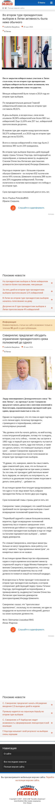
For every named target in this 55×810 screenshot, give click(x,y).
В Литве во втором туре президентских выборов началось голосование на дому (26, 299)
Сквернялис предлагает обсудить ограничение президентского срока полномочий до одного (25, 339)
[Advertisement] (27, 243)
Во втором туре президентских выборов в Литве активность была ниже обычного (25, 18)
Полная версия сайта (16, 8)
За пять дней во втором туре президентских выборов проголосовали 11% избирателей (23, 291)
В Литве (7, 31)
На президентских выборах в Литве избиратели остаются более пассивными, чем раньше (25, 283)
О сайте (7, 754)
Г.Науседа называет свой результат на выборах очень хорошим (25, 732)
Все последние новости (15, 762)
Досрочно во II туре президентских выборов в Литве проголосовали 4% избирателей (24, 308)
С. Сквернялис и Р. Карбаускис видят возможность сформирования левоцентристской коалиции (26, 723)
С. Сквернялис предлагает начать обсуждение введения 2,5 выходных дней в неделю (25, 704)
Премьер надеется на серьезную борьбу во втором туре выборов (23, 713)
